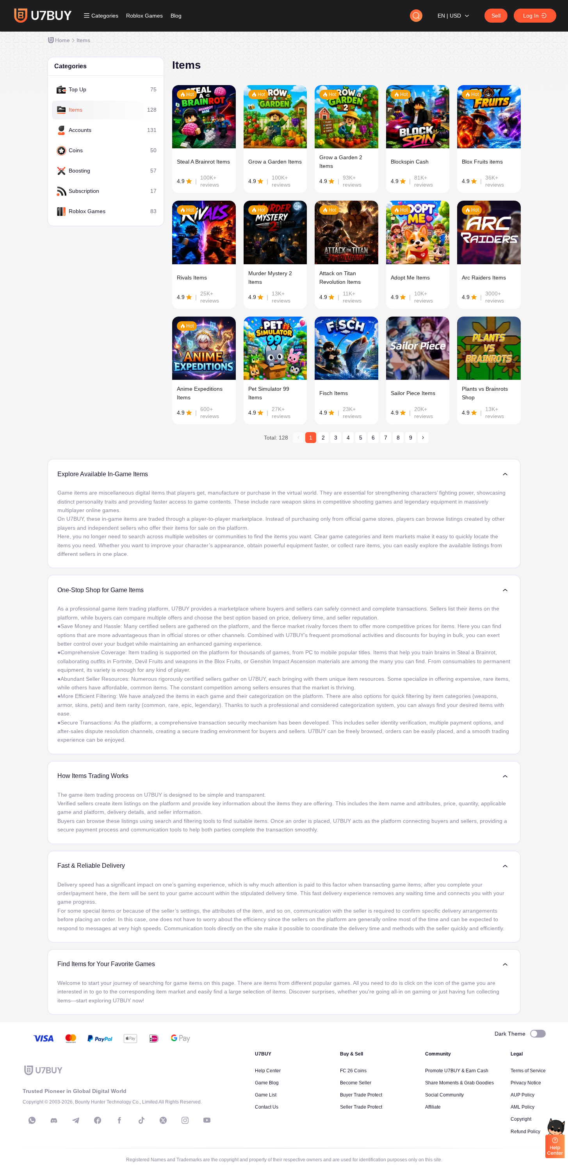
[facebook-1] (97, 1120)
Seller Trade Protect (361, 1107)
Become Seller (355, 1083)
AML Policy (522, 1107)
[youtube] (207, 1120)
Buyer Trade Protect (361, 1095)
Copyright (521, 1119)
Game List (265, 1095)
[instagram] (185, 1120)
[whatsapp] (32, 1120)
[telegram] (75, 1120)
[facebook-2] (119, 1120)
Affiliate (433, 1107)
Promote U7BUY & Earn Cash (456, 1070)
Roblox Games (144, 15)
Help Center (268, 1070)
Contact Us (266, 1107)
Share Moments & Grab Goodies (459, 1083)
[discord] (54, 1120)
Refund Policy (525, 1131)
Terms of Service (528, 1070)
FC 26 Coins (353, 1070)
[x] (163, 1120)
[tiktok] (141, 1120)
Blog (176, 15)
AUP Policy (522, 1095)
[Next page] (423, 437)
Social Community (444, 1095)
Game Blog (267, 1083)
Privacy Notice (526, 1083)
